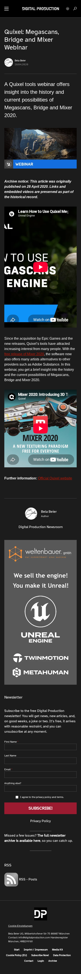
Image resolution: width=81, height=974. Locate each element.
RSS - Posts (27, 879)
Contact (28, 960)
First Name (10, 741)
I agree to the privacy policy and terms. (42, 797)
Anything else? (12, 783)
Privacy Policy (40, 821)
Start (16, 949)
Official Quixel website (55, 478)
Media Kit (57, 949)
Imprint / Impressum (36, 949)
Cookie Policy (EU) (16, 955)
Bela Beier (20, 60)
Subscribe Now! (40, 955)
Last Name (10, 755)
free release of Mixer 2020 (24, 354)
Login (41, 960)
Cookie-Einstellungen (20, 925)
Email (7, 769)
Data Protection (62, 955)
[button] (6, 8)
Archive (52, 960)
